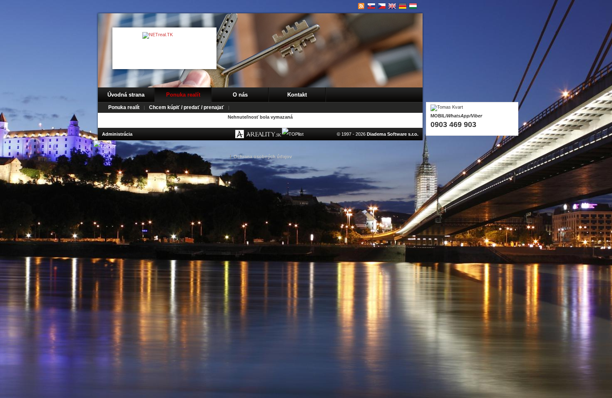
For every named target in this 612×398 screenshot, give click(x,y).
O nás (240, 95)
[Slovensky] (371, 6)
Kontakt (297, 95)
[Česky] (382, 6)
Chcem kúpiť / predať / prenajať (186, 107)
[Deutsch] (403, 6)
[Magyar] (413, 6)
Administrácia (117, 134)
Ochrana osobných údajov (263, 156)
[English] (392, 6)
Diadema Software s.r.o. (392, 134)
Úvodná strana (125, 95)
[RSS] (361, 6)
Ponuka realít (183, 95)
